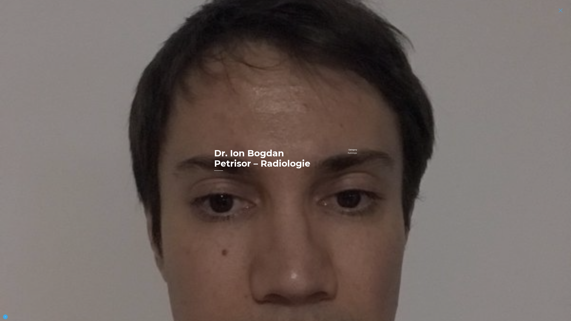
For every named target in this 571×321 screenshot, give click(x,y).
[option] (285, 160)
